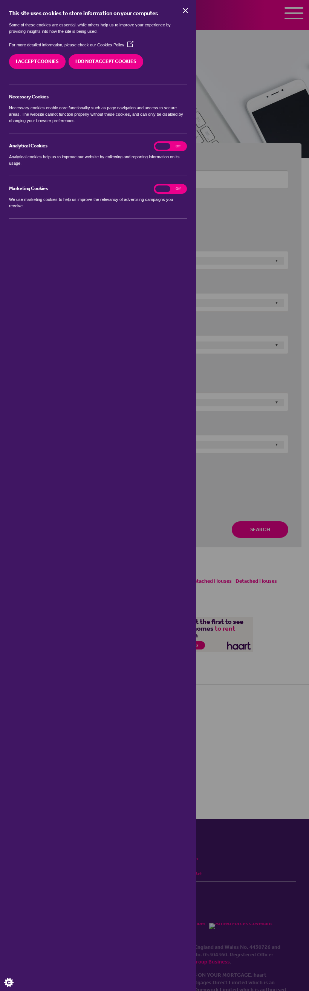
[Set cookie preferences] (15, 976)
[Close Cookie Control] (185, 10)
